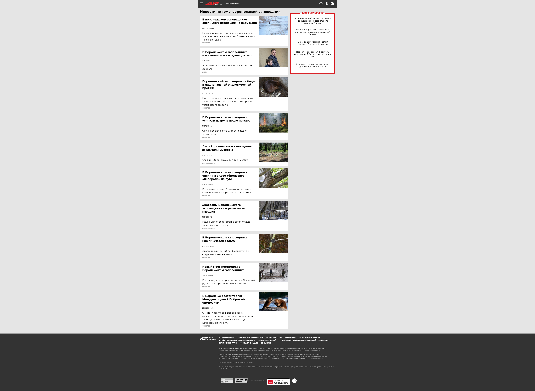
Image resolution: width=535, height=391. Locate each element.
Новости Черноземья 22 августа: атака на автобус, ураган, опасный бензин (312, 32)
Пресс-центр (290, 337)
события (206, 43)
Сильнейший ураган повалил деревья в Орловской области (312, 43)
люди (204, 72)
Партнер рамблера (257, 380)
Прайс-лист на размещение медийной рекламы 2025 (305, 340)
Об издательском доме (309, 337)
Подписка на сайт (274, 337)
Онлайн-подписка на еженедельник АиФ (237, 340)
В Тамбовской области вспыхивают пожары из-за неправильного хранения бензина (313, 20)
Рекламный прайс (226, 337)
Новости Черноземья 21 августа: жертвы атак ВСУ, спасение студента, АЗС (313, 54)
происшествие (208, 163)
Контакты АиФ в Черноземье (250, 337)
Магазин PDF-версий (267, 340)
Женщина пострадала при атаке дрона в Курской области (312, 65)
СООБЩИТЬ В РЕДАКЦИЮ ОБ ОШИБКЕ (255, 343)
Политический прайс (228, 343)
